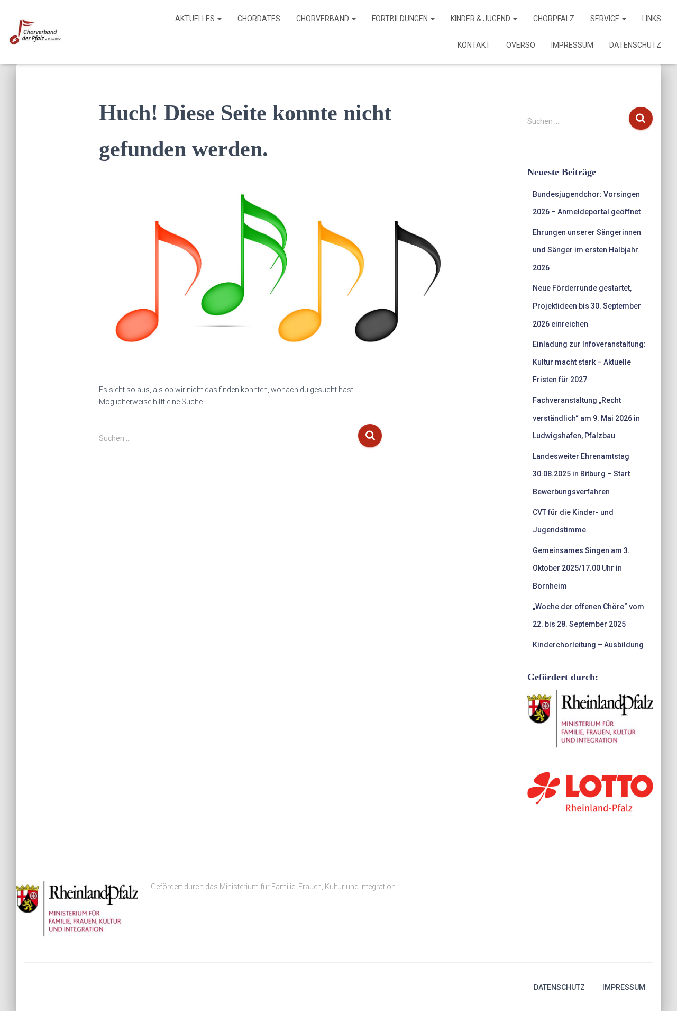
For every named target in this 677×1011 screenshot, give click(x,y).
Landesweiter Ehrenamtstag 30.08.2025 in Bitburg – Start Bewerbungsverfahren (581, 474)
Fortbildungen (400, 18)
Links (651, 18)
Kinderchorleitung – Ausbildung (588, 644)
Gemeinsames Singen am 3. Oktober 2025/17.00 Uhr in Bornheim (581, 568)
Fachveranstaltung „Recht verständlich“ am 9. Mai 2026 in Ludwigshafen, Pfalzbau (586, 418)
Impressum (572, 45)
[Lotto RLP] (590, 791)
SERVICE (605, 18)
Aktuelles (195, 18)
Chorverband (323, 18)
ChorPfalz (553, 18)
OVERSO (520, 45)
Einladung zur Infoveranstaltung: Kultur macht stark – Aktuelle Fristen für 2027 (589, 362)
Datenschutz (635, 45)
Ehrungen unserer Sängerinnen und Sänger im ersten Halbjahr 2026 (587, 250)
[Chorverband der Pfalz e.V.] (34, 32)
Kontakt (474, 45)
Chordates (258, 18)
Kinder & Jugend (481, 18)
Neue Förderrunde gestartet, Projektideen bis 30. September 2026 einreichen (587, 306)
